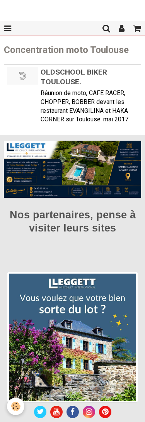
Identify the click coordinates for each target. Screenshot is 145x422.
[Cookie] (15, 406)
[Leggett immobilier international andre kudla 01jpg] (72, 336)
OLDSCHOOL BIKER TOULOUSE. (74, 77)
